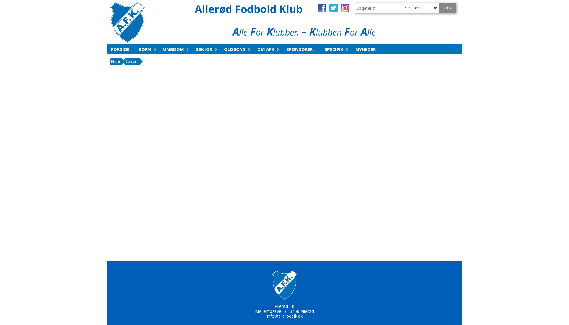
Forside (120, 49)
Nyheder (365, 49)
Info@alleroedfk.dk (285, 316)
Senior (204, 49)
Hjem (115, 61)
